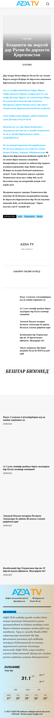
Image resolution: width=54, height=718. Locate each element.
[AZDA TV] (27, 232)
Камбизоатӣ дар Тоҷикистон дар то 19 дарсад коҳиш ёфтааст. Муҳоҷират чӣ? (34, 338)
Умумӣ (27, 39)
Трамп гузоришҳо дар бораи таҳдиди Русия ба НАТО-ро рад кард (35, 351)
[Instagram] (16, 254)
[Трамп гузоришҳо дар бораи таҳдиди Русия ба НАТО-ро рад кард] (10, 351)
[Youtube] (43, 254)
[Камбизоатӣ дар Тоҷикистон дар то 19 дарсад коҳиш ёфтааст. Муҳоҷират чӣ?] (10, 338)
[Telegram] (22, 254)
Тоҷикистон (29, 216)
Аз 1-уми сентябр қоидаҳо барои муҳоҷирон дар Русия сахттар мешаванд (35, 311)
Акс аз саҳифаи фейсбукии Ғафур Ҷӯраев (24, 90)
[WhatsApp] (37, 254)
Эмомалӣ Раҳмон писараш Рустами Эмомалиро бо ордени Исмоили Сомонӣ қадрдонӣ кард (35, 324)
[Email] (47, 279)
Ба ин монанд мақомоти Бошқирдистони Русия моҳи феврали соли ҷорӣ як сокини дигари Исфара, (24, 149)
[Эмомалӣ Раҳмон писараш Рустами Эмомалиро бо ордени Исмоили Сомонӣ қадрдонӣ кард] (10, 325)
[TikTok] (27, 254)
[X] (32, 254)
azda (20, 216)
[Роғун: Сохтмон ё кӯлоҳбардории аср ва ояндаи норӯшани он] (10, 298)
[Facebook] (11, 254)
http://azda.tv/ (27, 249)
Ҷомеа (39, 216)
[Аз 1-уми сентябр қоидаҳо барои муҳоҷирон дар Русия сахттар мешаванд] (10, 312)
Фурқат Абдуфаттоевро (32, 152)
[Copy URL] (6, 279)
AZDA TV (27, 244)
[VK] (41, 279)
